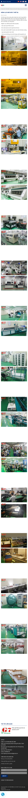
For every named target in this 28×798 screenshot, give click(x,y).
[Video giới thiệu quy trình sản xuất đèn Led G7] (6, 730)
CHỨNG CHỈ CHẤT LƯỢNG (6, 763)
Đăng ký (4, 1)
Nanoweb (8, 789)
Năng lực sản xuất (13, 8)
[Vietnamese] (19, 1)
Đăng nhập (9, 1)
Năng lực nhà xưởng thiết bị (6, 758)
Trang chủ (3, 8)
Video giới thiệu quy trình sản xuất (8, 761)
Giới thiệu (7, 8)
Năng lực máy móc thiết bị (22, 8)
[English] (21, 1)
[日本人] (23, 1)
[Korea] (26, 1)
